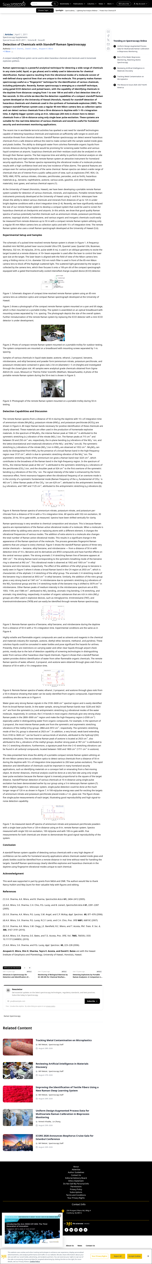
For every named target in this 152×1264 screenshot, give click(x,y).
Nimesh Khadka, (45, 1121)
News (80, 1245)
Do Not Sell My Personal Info (76, 1183)
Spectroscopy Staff (56, 1044)
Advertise (76, 1169)
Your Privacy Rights (76, 1198)
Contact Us (76, 1175)
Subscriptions (76, 1192)
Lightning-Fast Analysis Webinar (87, 11)
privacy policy (50, 1006)
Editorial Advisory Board (76, 1178)
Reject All (117, 1256)
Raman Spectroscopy (12, 1016)
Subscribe (91, 1001)
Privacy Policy (76, 1189)
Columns (90, 4)
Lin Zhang (56, 1121)
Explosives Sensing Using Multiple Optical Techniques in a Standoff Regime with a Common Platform (87, 975)
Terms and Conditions (76, 1195)
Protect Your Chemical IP (108, 11)
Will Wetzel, (43, 1044)
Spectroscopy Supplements (15, 37)
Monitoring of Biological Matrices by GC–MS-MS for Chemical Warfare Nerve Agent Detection (18, 975)
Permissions (76, 1186)
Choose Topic (43, 10)
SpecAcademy (70, 11)
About (76, 1166)
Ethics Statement (76, 1181)
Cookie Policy (35, 1261)
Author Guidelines (76, 1172)
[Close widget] (59, 1215)
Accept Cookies (134, 1256)
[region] (76, 1256)
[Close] (148, 1256)
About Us (70, 1245)
